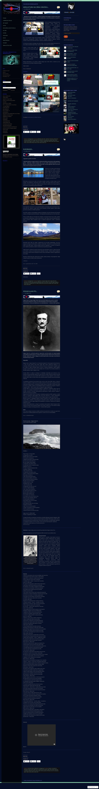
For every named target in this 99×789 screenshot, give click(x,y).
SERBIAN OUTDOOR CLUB (8, 115)
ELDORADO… (28, 149)
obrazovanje (26, 283)
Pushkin (57, 141)
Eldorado (29, 282)
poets (39, 770)
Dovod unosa (5, 73)
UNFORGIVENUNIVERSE (7, 125)
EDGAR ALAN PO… (30, 291)
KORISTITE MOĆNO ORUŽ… (72, 67)
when (38, 142)
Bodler (29, 769)
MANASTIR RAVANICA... (72, 119)
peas (48, 141)
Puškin (25, 142)
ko (24, 770)
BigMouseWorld (70, 74)
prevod (45, 770)
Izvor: (30, 263)
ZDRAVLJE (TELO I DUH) (7, 45)
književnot (56, 769)
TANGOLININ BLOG (6, 121)
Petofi (52, 141)
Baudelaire (26, 769)
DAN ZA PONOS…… (70, 53)
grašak (51, 140)
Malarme (26, 770)
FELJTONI (4, 30)
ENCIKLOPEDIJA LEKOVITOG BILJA (9, 28)
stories (35, 142)
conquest (43, 281)
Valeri (28, 771)
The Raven (49, 770)
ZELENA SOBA (5, 129)
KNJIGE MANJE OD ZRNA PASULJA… (34, 117)
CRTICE (4, 25)
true (47, 283)
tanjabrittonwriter (70, 71)
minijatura (42, 141)
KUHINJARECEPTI (6, 107)
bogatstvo (39, 281)
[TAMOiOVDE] (11, 14)
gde (46, 140)
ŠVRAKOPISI (5, 131)
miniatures (37, 141)
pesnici (34, 770)
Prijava (4, 72)
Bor (44, 138)
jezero (47, 282)
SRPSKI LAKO (5, 118)
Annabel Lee (54, 768)
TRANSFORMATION (6, 122)
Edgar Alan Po (30, 140)
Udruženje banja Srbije (7, 123)
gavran (46, 769)
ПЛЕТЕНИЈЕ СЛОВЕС (7, 103)
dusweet (4, 101)
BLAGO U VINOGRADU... (72, 98)
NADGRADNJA (5, 112)
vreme (30, 771)
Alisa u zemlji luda (6, 96)
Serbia (30, 142)
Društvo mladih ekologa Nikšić (9, 100)
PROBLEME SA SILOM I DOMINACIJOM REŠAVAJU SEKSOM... (73, 114)
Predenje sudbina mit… (71, 78)
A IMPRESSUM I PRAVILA (7, 20)
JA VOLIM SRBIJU (6, 106)
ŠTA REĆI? (5, 42)
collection (47, 138)
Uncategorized (30, 138)
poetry (37, 770)
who (37, 771)
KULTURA (29, 768)
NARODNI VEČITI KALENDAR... (73, 101)
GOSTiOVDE (5, 35)
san (35, 283)
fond (44, 140)
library (34, 141)
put (33, 283)
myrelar (68, 60)
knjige (53, 769)
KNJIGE (4, 38)
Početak (4, 18)
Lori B (68, 57)
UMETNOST (36, 768)
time (46, 283)
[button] (8, 144)
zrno (45, 142)
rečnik (28, 142)
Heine (56, 140)
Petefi (50, 141)
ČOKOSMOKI (5, 132)
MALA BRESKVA (6, 109)
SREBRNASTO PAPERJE (7, 116)
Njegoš (45, 141)
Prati (66, 36)
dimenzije (26, 140)
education (26, 282)
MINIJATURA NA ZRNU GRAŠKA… (36, 7)
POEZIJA (32, 768)
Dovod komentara (6, 75)
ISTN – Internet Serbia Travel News (9, 104)
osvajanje (30, 283)
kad (49, 282)
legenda (56, 282)
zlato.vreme (28, 284)
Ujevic (25, 771)
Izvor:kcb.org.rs (26, 524)
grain (48, 140)
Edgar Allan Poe (36, 140)
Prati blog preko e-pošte (69, 25)
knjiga (30, 141)
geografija (35, 282)
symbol (40, 283)
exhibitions (41, 140)
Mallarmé (30, 770)
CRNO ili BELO (5, 97)
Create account (6, 70)
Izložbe (25, 141)
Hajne (53, 140)
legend (53, 282)
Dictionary (51, 138)
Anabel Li (50, 768)
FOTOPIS (4, 33)
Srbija (33, 142)
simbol (37, 283)
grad (43, 282)
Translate (13, 90)
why (57, 283)
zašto (25, 284)
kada (28, 141)
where (41, 142)
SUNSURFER (5, 119)
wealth (50, 283)
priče (55, 141)
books (42, 138)
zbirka (43, 142)
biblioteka (39, 138)
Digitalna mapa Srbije (7, 99)
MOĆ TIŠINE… (69, 69)
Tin (53, 770)
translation (56, 770)
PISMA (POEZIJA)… (6, 40)
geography (40, 282)
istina (45, 282)
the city (43, 283)
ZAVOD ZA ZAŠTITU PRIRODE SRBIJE (9, 128)
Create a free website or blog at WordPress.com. (33, 780)
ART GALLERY (5, 23)
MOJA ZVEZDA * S (6, 110)
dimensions (56, 138)
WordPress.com (6, 76)
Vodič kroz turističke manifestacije (10, 126)
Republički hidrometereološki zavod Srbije (11, 113)
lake (51, 282)
